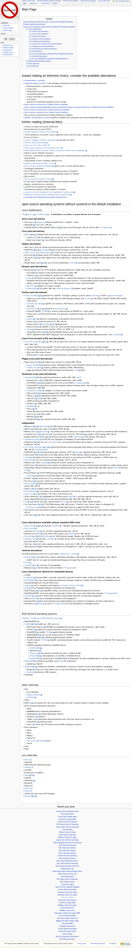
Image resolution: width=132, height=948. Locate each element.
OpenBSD (28, 667)
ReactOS (27, 796)
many (62, 661)
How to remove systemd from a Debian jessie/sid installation (47, 110)
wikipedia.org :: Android (68, 554)
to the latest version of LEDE (70, 585)
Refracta (30, 288)
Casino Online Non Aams (67, 889)
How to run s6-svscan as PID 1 (36, 145)
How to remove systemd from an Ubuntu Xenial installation (46, 112)
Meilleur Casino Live (67, 910)
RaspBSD (33, 658)
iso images (78, 383)
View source (46, 3)
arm (77, 377)
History (55, 3)
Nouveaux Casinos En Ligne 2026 (67, 913)
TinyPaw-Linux (32, 507)
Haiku (26, 775)
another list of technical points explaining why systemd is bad (47, 195)
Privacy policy (81, 943)
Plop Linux (28, 484)
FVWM (44, 311)
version (63, 502)
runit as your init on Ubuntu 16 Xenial (38, 179)
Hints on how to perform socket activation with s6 (42, 148)
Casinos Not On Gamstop (67, 822)
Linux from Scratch (31, 342)
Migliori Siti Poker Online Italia (67, 921)
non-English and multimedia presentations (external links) (45, 197)
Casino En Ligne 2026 (67, 903)
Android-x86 (28, 557)
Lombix (27, 457)
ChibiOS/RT (28, 578)
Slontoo (30, 329)
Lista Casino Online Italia (67, 817)
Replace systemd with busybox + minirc (39, 163)
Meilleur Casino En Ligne (67, 837)
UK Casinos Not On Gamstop (67, 824)
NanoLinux (28, 536)
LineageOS (28, 565)
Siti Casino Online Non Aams (67, 861)
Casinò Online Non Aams (67, 929)
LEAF (26, 588)
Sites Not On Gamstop (67, 835)
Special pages (7, 50)
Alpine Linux (29, 526)
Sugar (77, 452)
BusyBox (46, 324)
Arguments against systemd (34, 83)
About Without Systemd (97, 943)
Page (24, 3)
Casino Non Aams (67, 814)
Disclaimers (113, 943)
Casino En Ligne (67, 884)
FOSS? (116, 468)
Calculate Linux (32, 304)
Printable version (8, 52)
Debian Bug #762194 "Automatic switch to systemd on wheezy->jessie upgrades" (54, 150)
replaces (41, 222)
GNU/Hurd (31, 697)
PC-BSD (44, 640)
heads (29, 278)
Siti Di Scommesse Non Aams (67, 936)
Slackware (28, 377)
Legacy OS (31, 365)
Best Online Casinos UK (67, 874)
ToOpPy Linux (32, 368)
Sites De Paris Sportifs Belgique (67, 887)
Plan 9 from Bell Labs (35, 741)
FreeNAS (33, 648)
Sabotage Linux (30, 539)
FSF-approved (105, 227)
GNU (23, 214)
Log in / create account (122, 1)
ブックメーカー (67, 897)
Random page (7, 30)
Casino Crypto (67, 934)
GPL (26, 470)
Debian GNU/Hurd (33, 695)
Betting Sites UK (67, 869)
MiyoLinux (31, 286)
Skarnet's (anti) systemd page (35, 143)
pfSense (33, 656)
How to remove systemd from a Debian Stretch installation (46, 104)
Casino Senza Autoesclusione (67, 811)
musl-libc (87, 298)
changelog (44, 463)
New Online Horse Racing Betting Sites (67, 871)
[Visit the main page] (10, 10)
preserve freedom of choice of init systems (40, 132)
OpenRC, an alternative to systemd (37, 118)
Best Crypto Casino (67, 882)
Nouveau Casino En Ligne (67, 892)
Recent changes (8, 28)
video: (43, 250)
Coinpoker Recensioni (67, 926)
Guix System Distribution (33, 447)
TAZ (25, 502)
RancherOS (28, 491)
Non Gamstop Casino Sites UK (67, 866)
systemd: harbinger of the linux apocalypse (40, 140)
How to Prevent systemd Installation (37, 166)
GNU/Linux (43, 214)
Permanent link (8, 54)
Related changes (8, 47)
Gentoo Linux (29, 296)
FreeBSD (27, 624)
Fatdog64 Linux (30, 439)
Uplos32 (30, 476)
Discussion (33, 3)
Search (3, 33)
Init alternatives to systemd (34, 80)
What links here (8, 45)
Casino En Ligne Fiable (67, 819)
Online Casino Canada (67, 832)
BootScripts (53, 442)
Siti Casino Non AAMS (67, 916)
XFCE (73, 263)
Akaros (27, 760)
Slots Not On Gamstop (67, 845)
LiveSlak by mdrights (35, 391)
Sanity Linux (29, 494)
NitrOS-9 (27, 788)
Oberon (27, 791)
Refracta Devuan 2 (64, 288)
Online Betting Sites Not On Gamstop (67, 843)
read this (95, 296)
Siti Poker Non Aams (67, 939)
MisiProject (28, 460)
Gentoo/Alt (117, 335)
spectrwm (77, 437)
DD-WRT (27, 580)
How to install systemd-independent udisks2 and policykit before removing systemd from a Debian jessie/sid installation (69, 107)
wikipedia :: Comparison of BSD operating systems (41, 618)
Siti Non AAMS (67, 923)
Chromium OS (32, 309)
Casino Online (67, 829)
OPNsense (34, 653)
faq (55, 253)
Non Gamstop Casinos (67, 848)
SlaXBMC (30, 406)
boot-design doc (59, 309)
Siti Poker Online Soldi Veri (67, 918)
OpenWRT (28, 596)
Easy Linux (28, 528)
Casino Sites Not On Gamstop (67, 827)
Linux (32, 214)
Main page (6, 25)
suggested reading (114, 296)
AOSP (26, 563)
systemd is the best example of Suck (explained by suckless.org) (48, 192)
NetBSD (27, 661)
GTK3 (48, 632)
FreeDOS (27, 767)
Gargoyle (27, 585)
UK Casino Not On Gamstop (67, 863)
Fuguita (29, 672)
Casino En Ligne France (67, 900)
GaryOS (30, 319)
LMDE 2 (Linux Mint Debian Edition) (37, 253)
